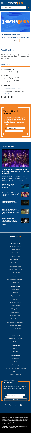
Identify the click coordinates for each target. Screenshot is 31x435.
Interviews (16, 299)
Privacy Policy (5, 427)
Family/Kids (15, 41)
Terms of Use (13, 427)
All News (15, 342)
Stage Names (15, 358)
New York (15, 348)
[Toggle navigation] (1, 3)
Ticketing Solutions (15, 374)
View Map (6, 93)
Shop (15, 361)
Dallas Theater (15, 312)
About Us (15, 371)
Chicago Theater (15, 249)
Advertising (15, 365)
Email (5, 128)
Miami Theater (15, 263)
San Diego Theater (15, 329)
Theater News (15, 289)
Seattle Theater (15, 273)
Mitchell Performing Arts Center (12, 88)
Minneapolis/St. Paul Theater (15, 279)
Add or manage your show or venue (15, 368)
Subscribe (15, 134)
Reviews (15, 292)
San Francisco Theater (15, 269)
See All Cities (15, 282)
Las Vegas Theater (15, 259)
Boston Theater (15, 256)
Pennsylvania (7, 90)
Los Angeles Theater (15, 253)
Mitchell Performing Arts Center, (11, 37)
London (15, 352)
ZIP (4, 131)
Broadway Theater (15, 246)
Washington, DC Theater (15, 276)
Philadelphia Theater (15, 266)
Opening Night (15, 296)
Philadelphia (25, 37)
